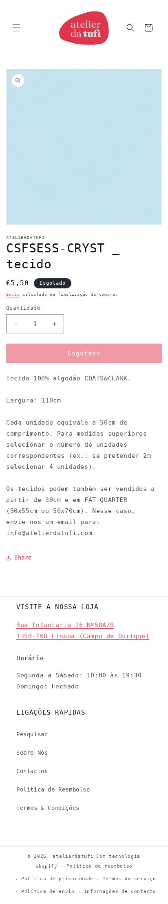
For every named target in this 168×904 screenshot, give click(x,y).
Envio (13, 294)
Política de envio (48, 891)
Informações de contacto (120, 891)
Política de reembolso (99, 866)
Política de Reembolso (53, 789)
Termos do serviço (129, 879)
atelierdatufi (73, 856)
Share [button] (23, 557)
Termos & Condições (48, 808)
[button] (16, 28)
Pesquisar (32, 734)
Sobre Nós (32, 752)
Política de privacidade (57, 879)
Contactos (32, 771)
